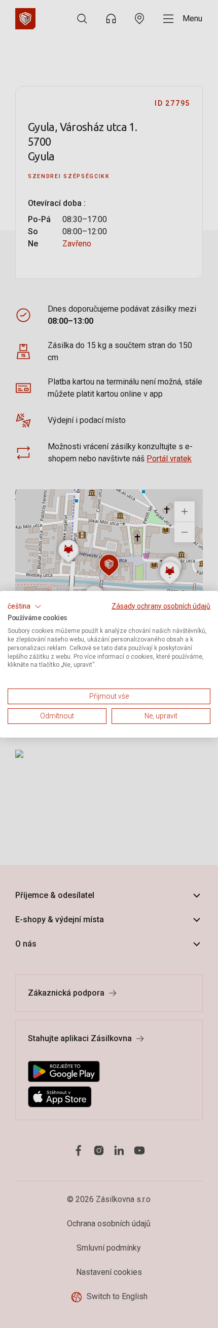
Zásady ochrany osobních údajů (161, 606)
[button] (25, 606)
